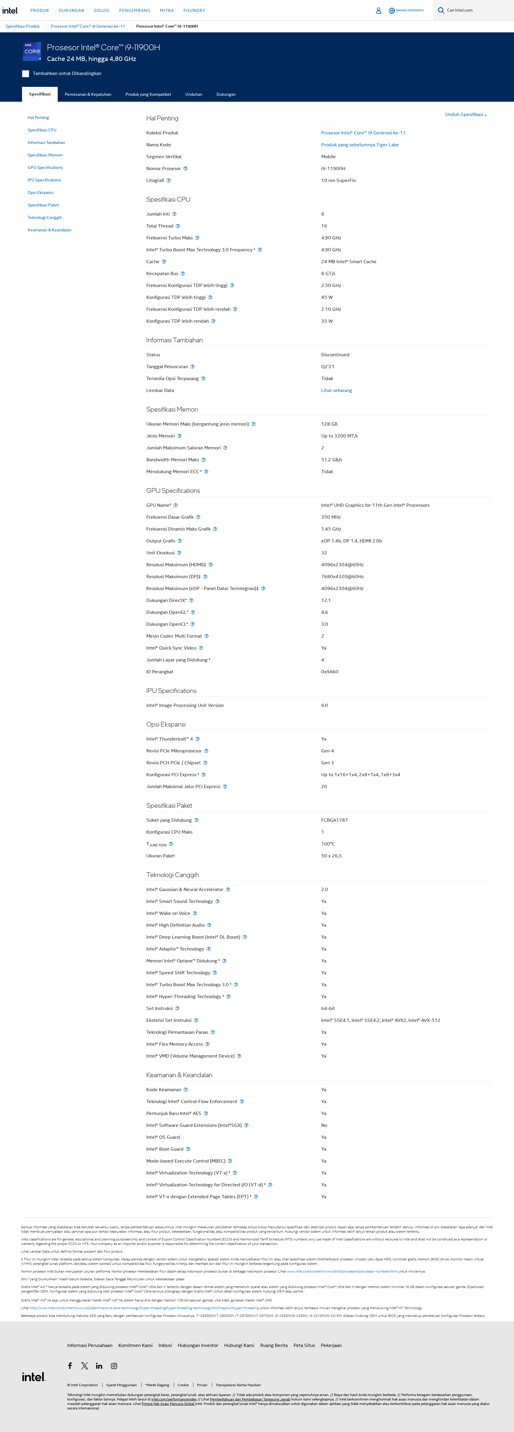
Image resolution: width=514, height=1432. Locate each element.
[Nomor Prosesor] (185, 168)
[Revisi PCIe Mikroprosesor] (206, 750)
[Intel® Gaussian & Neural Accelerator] (228, 889)
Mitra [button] (167, 10)
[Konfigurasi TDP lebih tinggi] (210, 297)
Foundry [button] (195, 10)
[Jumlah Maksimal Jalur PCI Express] (225, 786)
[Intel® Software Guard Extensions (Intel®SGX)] (246, 1125)
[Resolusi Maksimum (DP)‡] (205, 576)
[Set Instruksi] (177, 1008)
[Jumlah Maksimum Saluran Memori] (225, 447)
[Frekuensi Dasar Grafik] (198, 517)
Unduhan (193, 94)
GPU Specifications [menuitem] (45, 167)
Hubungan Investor (198, 1345)
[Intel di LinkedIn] (99, 1367)
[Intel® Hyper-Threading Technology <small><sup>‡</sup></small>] (228, 996)
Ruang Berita (274, 1345)
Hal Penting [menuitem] (38, 117)
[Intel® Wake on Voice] (195, 913)
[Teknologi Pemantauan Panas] (212, 1032)
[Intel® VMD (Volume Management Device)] (239, 1055)
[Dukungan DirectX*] (191, 600)
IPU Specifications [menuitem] (44, 180)
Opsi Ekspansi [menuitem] (41, 192)
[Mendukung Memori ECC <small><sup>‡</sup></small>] (206, 471)
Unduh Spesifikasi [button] (464, 114)
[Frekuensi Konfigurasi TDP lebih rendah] (235, 309)
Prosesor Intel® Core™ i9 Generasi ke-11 (363, 133)
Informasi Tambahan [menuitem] (46, 142)
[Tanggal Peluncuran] (192, 366)
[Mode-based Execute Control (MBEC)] (230, 1160)
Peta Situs (304, 1345)
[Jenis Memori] (179, 435)
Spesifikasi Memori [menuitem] (45, 155)
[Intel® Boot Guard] (188, 1149)
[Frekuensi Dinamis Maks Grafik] (215, 528)
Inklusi (165, 1345)
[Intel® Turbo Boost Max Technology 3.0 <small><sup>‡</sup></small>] (236, 984)
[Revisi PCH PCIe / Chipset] (205, 762)
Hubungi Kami (239, 1345)
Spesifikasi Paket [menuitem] (43, 205)
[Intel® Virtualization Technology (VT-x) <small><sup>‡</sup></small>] (234, 1172)
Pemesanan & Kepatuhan (88, 94)
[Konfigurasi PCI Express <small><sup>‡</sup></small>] (203, 774)
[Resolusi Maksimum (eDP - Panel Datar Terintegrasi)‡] (263, 588)
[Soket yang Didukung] (196, 820)
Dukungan (226, 94)
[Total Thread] (178, 225)
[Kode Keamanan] (185, 1089)
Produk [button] (39, 10)
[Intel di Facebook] (70, 1367)
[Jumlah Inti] (174, 214)
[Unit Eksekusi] (179, 552)
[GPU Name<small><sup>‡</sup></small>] (175, 505)
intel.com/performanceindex (174, 1399)
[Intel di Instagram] (114, 1367)
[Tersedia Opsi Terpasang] (203, 378)
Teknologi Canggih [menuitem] (45, 217)
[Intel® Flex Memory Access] (207, 1044)
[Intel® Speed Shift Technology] (214, 972)
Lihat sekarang (336, 390)
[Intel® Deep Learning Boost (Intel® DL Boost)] (245, 936)
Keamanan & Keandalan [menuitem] (49, 230)
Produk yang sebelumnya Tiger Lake (360, 145)
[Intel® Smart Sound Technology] (217, 901)
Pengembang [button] (135, 10)
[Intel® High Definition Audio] (209, 925)
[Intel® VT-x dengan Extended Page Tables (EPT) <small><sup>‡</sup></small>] (256, 1196)
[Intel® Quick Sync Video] (201, 647)
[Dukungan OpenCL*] (192, 624)
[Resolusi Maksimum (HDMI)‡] (210, 564)
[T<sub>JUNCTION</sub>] (170, 843)
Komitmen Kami (135, 1345)
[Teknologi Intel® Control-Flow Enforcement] (242, 1101)
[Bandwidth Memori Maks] (203, 459)
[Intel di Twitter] (85, 1367)
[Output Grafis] (179, 540)
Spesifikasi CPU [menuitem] (42, 130)
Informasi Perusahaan (89, 1345)
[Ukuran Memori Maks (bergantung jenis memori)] (253, 423)
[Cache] (164, 261)
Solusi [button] (102, 10)
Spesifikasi (40, 94)
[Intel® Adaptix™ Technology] (208, 948)
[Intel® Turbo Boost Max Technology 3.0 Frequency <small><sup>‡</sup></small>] (259, 249)
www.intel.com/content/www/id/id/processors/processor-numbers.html (342, 1271)
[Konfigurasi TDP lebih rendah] (213, 321)
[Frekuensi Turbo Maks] (197, 237)
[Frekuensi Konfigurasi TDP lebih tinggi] (232, 285)
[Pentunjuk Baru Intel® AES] (206, 1113)
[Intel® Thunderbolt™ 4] (197, 738)
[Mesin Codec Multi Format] (206, 636)
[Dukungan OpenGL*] (192, 612)
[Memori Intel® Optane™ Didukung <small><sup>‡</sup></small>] (224, 960)
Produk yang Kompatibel (148, 94)
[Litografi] (168, 180)
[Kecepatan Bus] (182, 273)
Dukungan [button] (71, 10)
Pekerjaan (331, 1345)
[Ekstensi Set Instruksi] (196, 1020)
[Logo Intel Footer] (34, 1376)
